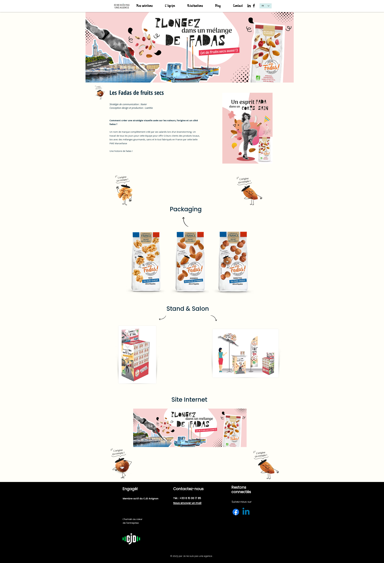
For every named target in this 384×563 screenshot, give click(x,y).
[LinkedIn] (249, 5)
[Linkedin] (246, 512)
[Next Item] (267, 128)
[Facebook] (254, 5)
